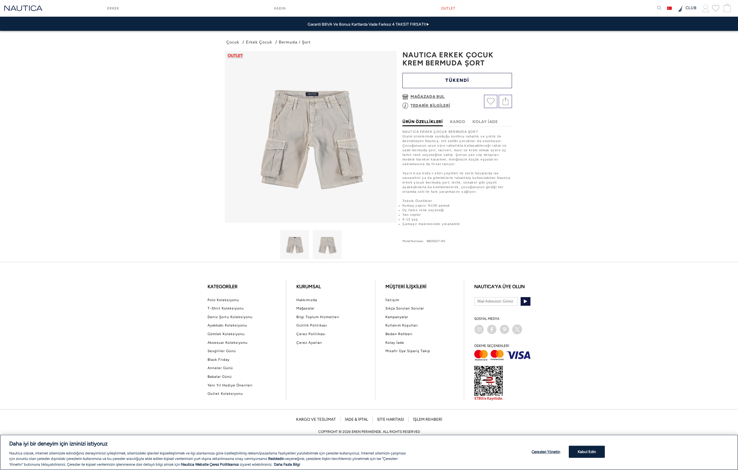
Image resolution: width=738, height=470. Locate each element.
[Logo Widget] (23, 8)
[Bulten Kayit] (525, 301)
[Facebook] (492, 329)
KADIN (280, 8)
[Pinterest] (504, 329)
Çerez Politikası (310, 334)
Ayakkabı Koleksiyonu (227, 325)
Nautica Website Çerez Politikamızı (210, 464)
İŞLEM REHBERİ (427, 419)
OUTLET (448, 8)
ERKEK (113, 8)
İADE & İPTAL (356, 419)
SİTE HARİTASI (390, 419)
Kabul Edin (587, 452)
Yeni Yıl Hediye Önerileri (230, 385)
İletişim (392, 300)
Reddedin (276, 458)
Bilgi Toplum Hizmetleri (317, 317)
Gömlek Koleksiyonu (226, 334)
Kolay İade (394, 343)
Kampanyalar (396, 317)
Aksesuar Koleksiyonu (228, 343)
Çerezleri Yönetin (546, 452)
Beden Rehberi (399, 334)
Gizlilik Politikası (311, 325)
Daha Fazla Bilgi (287, 464)
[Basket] (726, 8)
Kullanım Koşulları (401, 325)
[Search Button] (659, 8)
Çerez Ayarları (309, 343)
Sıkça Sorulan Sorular (404, 308)
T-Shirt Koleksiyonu (226, 308)
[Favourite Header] (715, 8)
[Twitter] (517, 329)
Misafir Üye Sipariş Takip (407, 351)
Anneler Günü (220, 368)
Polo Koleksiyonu (223, 300)
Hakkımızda (306, 300)
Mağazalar (305, 308)
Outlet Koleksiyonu (225, 394)
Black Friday (218, 360)
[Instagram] (479, 329)
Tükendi (457, 80)
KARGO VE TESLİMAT (316, 419)
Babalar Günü (220, 377)
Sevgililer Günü (222, 351)
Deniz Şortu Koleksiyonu (230, 317)
